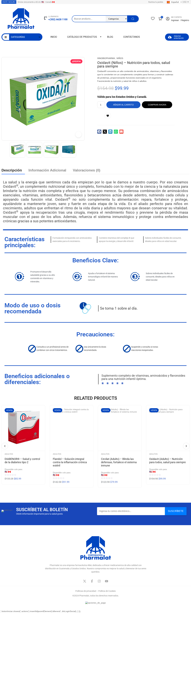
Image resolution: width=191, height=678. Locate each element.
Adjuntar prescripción (179, 37)
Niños (120, 58)
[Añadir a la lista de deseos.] (109, 115)
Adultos (9, 454)
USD (184, 2)
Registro (185, 20)
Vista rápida (38, 420)
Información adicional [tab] (47, 170)
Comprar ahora (157, 105)
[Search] (132, 19)
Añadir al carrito (123, 105)
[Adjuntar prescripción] (170, 37)
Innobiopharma (106, 58)
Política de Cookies (107, 591)
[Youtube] (106, 581)
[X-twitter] (84, 581)
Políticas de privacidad (85, 591)
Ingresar (175, 20)
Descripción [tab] (11, 170)
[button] (99, 132)
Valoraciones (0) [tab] (86, 170)
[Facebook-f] (92, 581)
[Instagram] (99, 581)
